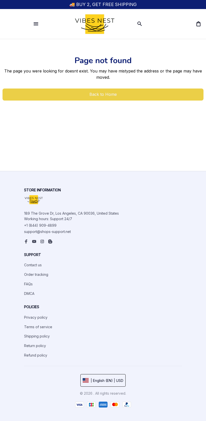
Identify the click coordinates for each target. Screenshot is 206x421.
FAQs (28, 284)
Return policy (35, 346)
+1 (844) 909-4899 (40, 225)
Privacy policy (35, 317)
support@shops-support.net (47, 231)
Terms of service (38, 327)
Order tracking (36, 274)
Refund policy (35, 355)
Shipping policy (37, 336)
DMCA (29, 293)
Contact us (33, 265)
